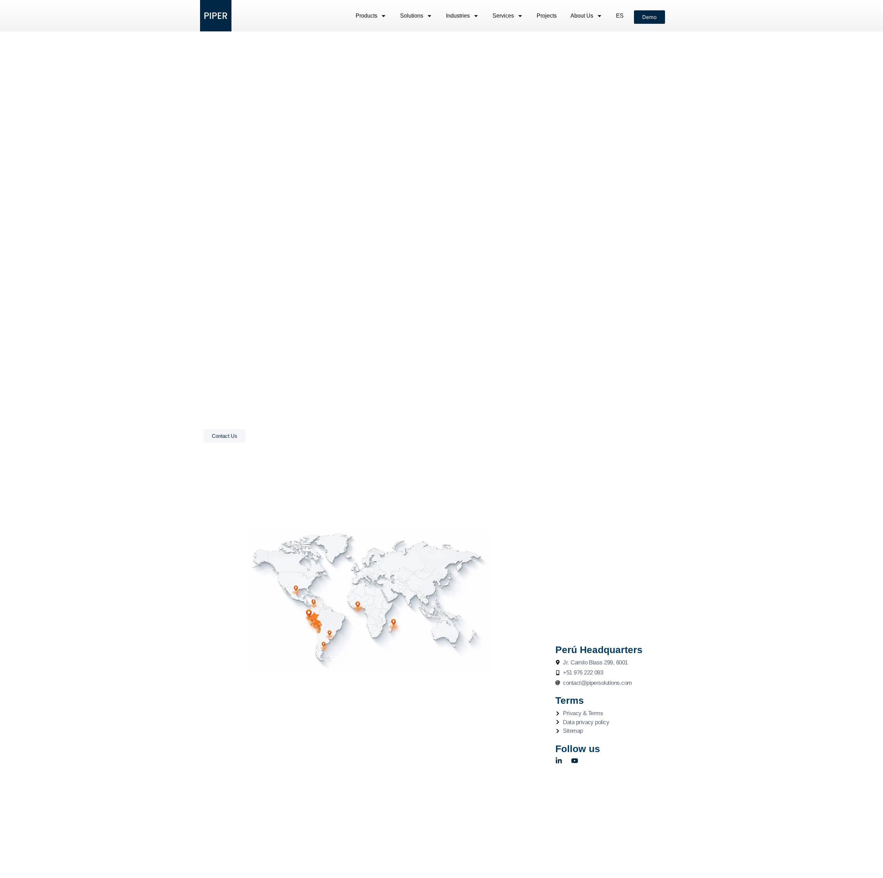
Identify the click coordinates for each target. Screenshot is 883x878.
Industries (458, 16)
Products (366, 16)
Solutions (411, 16)
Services (503, 16)
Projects (547, 16)
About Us (582, 16)
